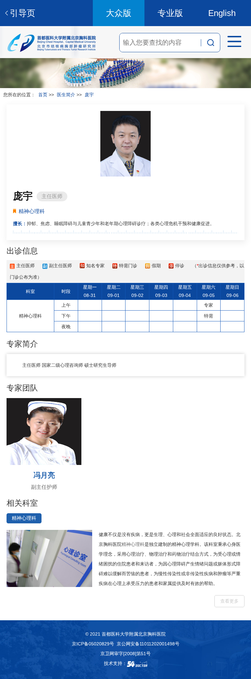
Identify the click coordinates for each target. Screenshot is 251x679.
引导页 (22, 13)
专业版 (170, 13)
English (222, 13)
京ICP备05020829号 (93, 643)
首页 (42, 94)
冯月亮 (44, 475)
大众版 (118, 13)
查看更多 (229, 601)
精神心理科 (133, 544)
